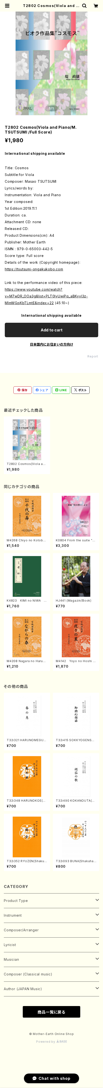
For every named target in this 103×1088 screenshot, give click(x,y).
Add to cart (52, 330)
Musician (11, 959)
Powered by (46, 1041)
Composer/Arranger (21, 930)
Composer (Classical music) (28, 974)
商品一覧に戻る (51, 1012)
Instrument (13, 915)
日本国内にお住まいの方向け (51, 344)
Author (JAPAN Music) (23, 989)
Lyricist (10, 945)
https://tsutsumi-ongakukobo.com (34, 269)
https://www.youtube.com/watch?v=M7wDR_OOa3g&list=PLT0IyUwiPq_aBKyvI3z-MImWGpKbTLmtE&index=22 (46, 296)
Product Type (16, 901)
